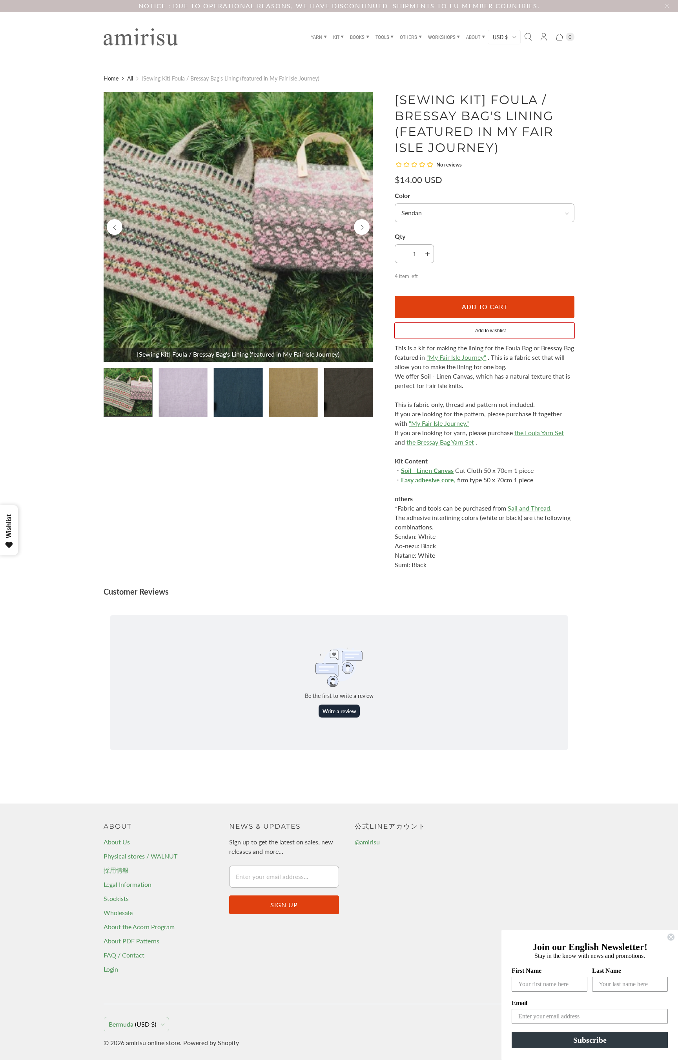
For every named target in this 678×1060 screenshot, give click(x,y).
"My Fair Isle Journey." (439, 423)
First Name (526, 970)
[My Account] (544, 36)
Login (111, 969)
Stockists (116, 898)
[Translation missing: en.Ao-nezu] (238, 392)
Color (402, 195)
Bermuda (132, 1024)
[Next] (362, 227)
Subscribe (590, 1040)
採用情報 (116, 870)
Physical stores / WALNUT (140, 856)
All (130, 78)
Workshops (442, 37)
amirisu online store (153, 1042)
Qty (400, 236)
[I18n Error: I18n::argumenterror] (128, 392)
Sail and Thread (529, 508)
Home (111, 78)
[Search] (528, 36)
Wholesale (118, 912)
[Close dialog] (671, 937)
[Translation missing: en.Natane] (293, 392)
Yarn (316, 37)
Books (357, 37)
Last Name (606, 970)
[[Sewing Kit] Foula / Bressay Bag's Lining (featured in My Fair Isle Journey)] (238, 226)
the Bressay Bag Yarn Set (440, 442)
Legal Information (127, 884)
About (473, 37)
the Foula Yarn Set (539, 432)
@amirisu (367, 842)
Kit (336, 37)
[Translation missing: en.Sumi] (348, 392)
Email (519, 1003)
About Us (117, 842)
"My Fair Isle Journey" (456, 357)
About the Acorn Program (139, 926)
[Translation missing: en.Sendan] (183, 392)
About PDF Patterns (131, 941)
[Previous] (114, 227)
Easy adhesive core (427, 479)
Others (408, 37)
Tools (382, 37)
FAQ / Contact (124, 955)
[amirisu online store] (141, 37)
